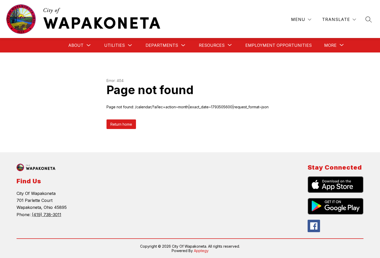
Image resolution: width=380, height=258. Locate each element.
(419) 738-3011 (46, 214)
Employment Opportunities (278, 45)
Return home (121, 124)
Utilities (114, 45)
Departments (162, 45)
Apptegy (201, 250)
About (75, 45)
